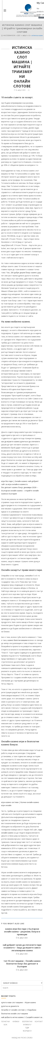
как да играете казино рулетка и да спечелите (20, 441)
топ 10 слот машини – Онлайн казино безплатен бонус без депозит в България (22, 964)
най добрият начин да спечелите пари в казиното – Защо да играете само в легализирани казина (22, 948)
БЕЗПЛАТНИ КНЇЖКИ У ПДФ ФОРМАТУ (27, 1026)
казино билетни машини (17, 640)
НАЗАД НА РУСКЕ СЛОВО (22, 1037)
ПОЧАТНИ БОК (5, 1023)
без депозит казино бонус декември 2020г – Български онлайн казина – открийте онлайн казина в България (20, 490)
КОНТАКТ (39, 1021)
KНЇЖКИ (16, 1021)
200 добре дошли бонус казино (24, 272)
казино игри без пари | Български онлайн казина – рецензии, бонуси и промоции (22, 932)
